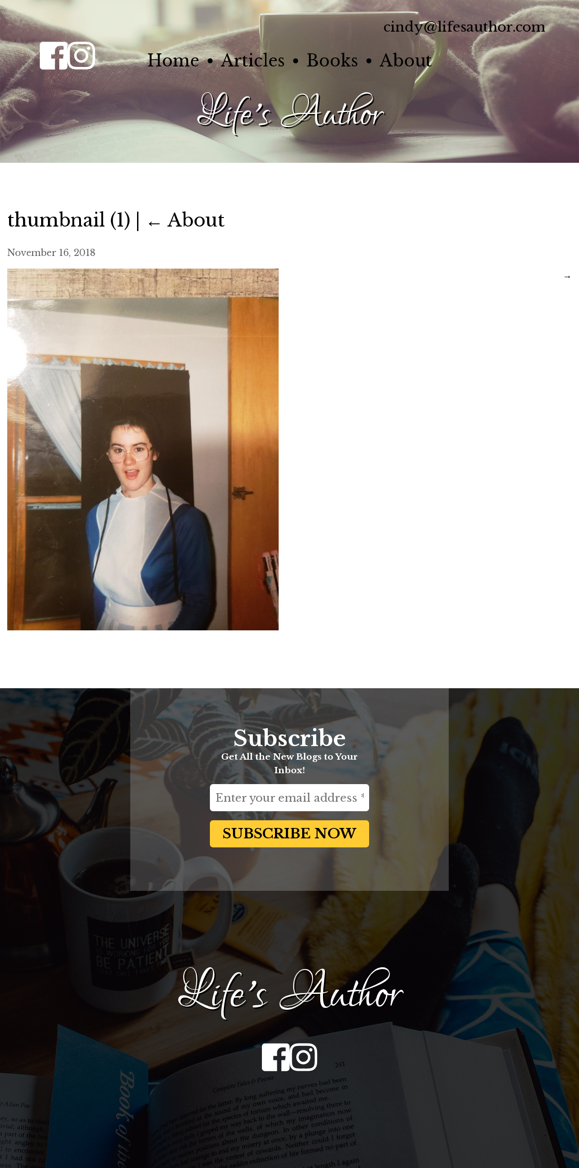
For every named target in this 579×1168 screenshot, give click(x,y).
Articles (253, 61)
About (406, 61)
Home (173, 61)
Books (332, 61)
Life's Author (289, 115)
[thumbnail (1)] (143, 627)
